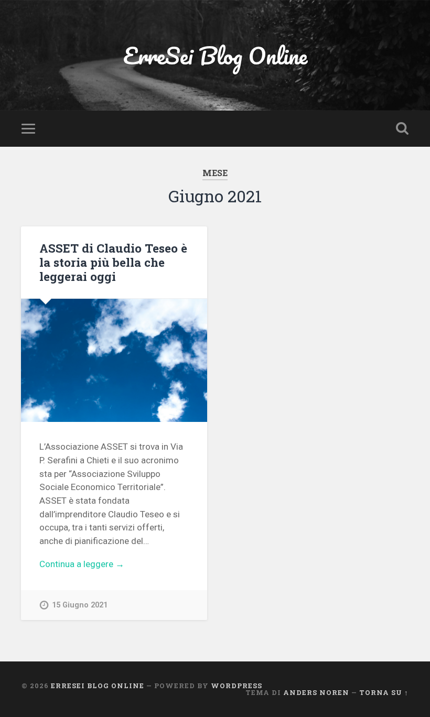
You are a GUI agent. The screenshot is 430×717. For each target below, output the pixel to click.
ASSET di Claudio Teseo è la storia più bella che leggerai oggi (113, 262)
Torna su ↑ (383, 692)
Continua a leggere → (81, 564)
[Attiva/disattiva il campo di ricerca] (402, 128)
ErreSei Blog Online (215, 55)
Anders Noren (316, 692)
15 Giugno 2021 (80, 605)
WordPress (236, 685)
